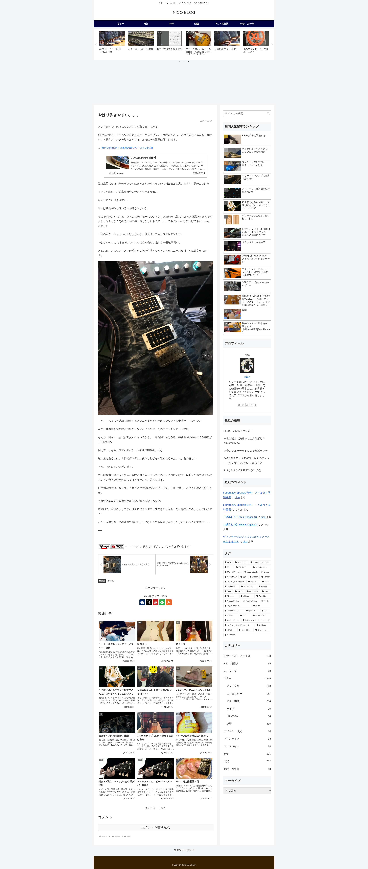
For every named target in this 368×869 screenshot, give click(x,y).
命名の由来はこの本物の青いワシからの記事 (127, 147)
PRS (112, 581)
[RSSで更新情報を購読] (169, 602)
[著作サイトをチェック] (142, 602)
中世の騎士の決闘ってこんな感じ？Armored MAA (244, 440)
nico (247, 377)
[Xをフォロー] (149, 602)
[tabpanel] (112, 43)
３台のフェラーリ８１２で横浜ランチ (246, 450)
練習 (103, 581)
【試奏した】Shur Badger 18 (240, 517)
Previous (95, 44)
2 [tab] (184, 61)
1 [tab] (179, 61)
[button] (268, 113)
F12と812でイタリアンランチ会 (242, 470)
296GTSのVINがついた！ (238, 431)
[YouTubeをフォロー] (155, 602)
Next (272, 44)
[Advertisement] (184, 83)
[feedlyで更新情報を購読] (162, 602)
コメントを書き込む (155, 827)
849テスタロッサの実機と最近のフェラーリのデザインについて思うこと (246, 460)
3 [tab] (188, 61)
